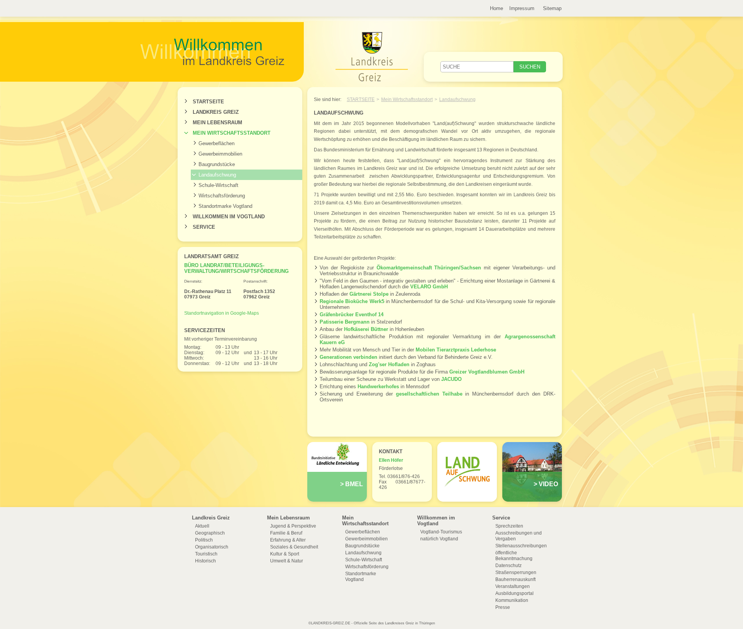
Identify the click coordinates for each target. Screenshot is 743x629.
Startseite (208, 102)
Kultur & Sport (284, 554)
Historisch (205, 561)
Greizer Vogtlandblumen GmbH (486, 372)
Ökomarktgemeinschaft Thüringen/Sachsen (429, 268)
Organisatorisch (211, 547)
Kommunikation (511, 600)
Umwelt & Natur (286, 561)
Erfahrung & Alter (288, 540)
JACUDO (451, 379)
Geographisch (210, 533)
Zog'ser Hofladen (389, 364)
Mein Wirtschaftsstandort (231, 133)
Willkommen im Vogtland (229, 216)
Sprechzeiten (509, 526)
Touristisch (206, 554)
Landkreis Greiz (216, 112)
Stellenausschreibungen (521, 545)
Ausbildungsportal (514, 593)
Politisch (204, 540)
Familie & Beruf (286, 533)
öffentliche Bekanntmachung (513, 555)
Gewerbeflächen (217, 143)
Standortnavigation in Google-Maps (221, 313)
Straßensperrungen (515, 572)
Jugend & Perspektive (293, 526)
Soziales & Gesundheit (294, 547)
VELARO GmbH (429, 287)
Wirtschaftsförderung (222, 196)
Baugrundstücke (217, 164)
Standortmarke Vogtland (225, 206)
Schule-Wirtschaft (218, 185)
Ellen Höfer (391, 460)
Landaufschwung (217, 175)
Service (204, 227)
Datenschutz (508, 565)
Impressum (521, 8)
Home (496, 8)
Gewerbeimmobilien (220, 154)
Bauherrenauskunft (515, 579)
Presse (502, 607)
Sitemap (552, 8)
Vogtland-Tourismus (441, 532)
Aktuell (202, 526)
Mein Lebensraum (217, 122)
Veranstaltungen (512, 586)
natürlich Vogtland (439, 539)
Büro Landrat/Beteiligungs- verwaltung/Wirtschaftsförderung (236, 268)
